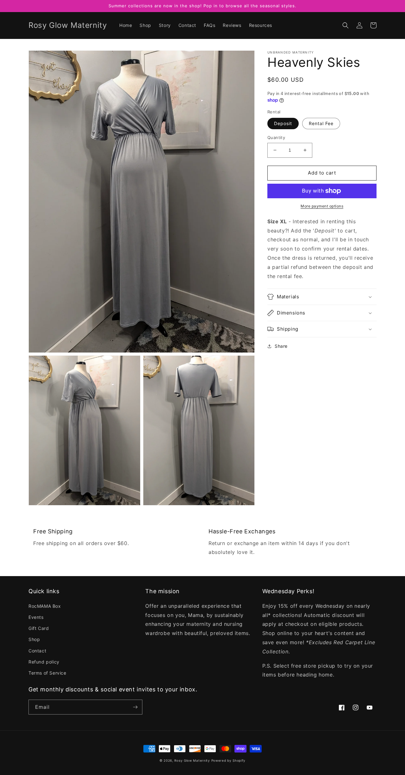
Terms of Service (47, 673)
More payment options (322, 206)
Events (36, 617)
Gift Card (38, 628)
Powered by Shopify (228, 760)
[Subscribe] (135, 707)
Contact (37, 650)
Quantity (276, 137)
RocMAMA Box (44, 606)
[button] (345, 25)
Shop (34, 639)
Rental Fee (321, 123)
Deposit (283, 123)
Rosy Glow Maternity (192, 760)
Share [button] (281, 346)
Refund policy (43, 661)
